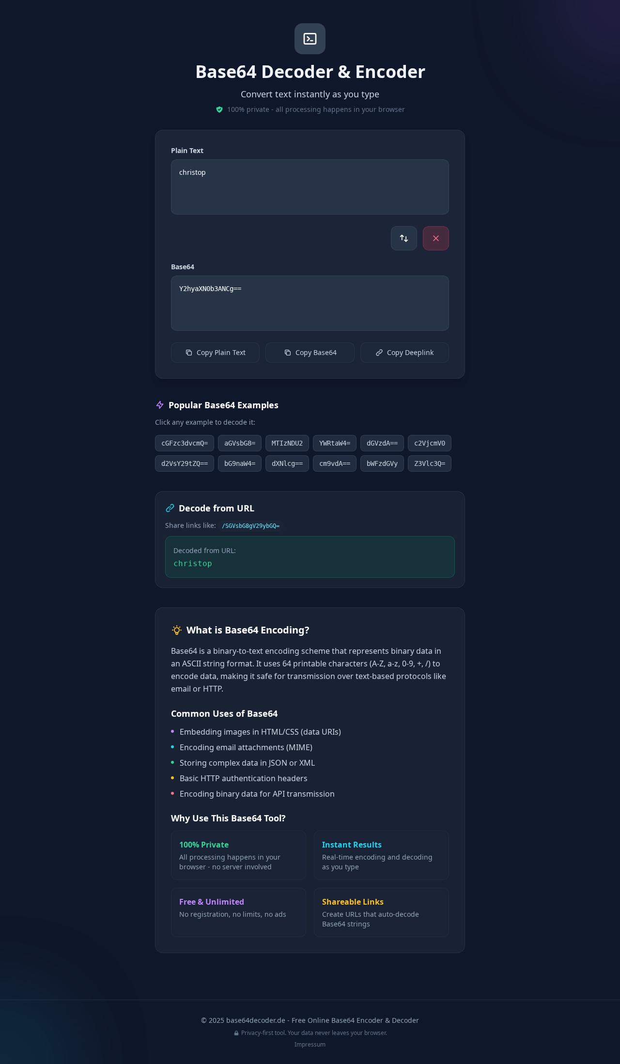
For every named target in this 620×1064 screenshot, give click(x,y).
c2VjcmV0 (429, 443)
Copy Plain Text (221, 352)
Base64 (182, 266)
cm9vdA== (334, 463)
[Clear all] (436, 238)
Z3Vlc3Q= (429, 463)
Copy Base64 (316, 352)
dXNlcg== (287, 463)
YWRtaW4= (334, 443)
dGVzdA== (382, 443)
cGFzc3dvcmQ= (184, 443)
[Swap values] (404, 238)
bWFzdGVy (382, 463)
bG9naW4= (239, 463)
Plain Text (187, 150)
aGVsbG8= (239, 443)
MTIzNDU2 (287, 443)
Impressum (310, 1044)
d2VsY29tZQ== (184, 463)
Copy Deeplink (410, 352)
